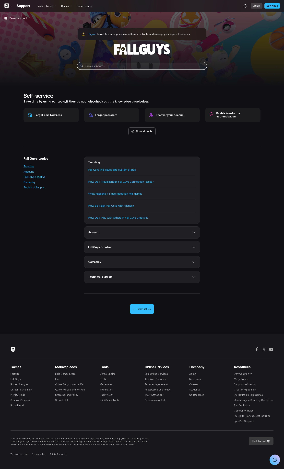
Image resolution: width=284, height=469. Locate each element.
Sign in (92, 34)
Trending (29, 166)
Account (29, 171)
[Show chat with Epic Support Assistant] (275, 460)
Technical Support (35, 187)
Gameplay (30, 182)
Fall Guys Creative (35, 177)
